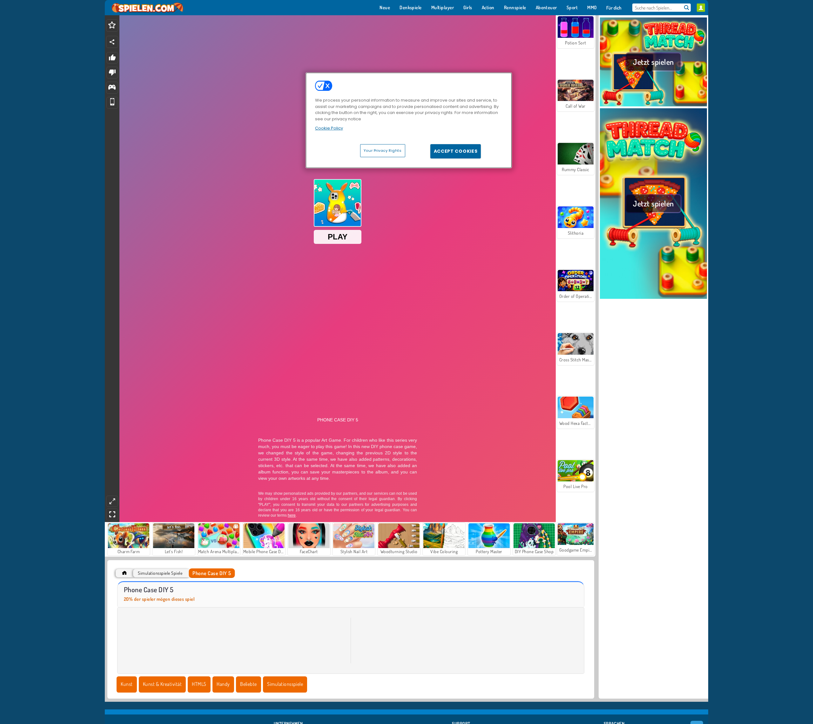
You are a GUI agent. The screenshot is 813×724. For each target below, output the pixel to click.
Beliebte (248, 684)
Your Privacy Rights (383, 150)
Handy (223, 684)
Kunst (126, 684)
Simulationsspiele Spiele (160, 573)
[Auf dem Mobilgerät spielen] (112, 103)
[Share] (112, 42)
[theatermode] (112, 501)
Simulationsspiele (285, 684)
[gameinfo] (112, 88)
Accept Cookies (456, 151)
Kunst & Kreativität (162, 684)
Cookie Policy (329, 128)
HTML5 (199, 684)
